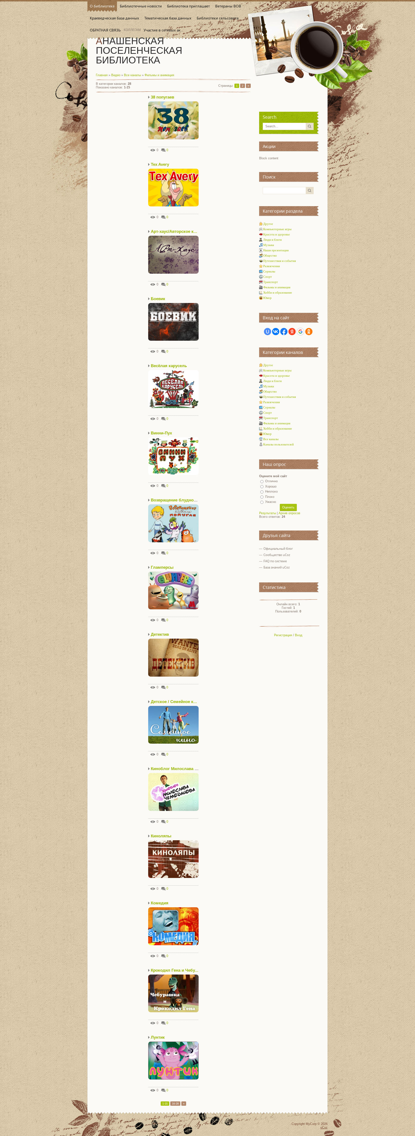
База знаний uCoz (276, 567)
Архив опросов (289, 513)
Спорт (267, 276)
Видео (115, 75)
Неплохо (271, 491)
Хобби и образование (277, 292)
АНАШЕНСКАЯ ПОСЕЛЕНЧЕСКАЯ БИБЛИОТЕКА (139, 50)
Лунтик (158, 1037)
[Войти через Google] (300, 331)
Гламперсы (162, 567)
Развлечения (271, 266)
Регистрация (283, 635)
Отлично (271, 481)
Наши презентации (276, 250)
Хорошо (270, 486)
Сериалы (269, 271)
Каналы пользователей (278, 444)
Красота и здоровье (276, 234)
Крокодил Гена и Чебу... (174, 970)
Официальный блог (278, 548)
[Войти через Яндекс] (292, 331)
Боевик (158, 298)
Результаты (267, 513)
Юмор (267, 298)
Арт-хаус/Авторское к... (174, 231)
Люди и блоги (272, 239)
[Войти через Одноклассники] (308, 331)
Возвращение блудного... (176, 500)
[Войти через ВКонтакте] (275, 331)
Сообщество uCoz (276, 555)
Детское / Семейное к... (174, 701)
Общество (270, 255)
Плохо (269, 497)
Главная (102, 75)
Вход (298, 635)
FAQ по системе (275, 561)
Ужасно (270, 502)
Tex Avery (160, 164)
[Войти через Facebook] (283, 331)
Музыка (268, 245)
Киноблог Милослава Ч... (176, 768)
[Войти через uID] (267, 331)
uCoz (324, 1127)
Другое (268, 224)
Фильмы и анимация (159, 75)
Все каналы (132, 75)
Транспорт (270, 282)
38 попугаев (162, 97)
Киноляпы (161, 836)
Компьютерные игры (277, 229)
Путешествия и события (279, 261)
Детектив (160, 634)
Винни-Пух (161, 433)
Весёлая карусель (169, 366)
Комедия (159, 903)
